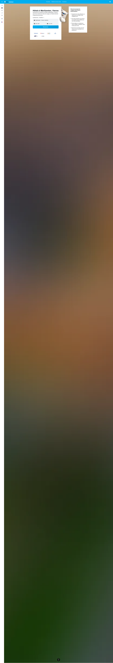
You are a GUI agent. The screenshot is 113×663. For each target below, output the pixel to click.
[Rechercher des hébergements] (2, 8)
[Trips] (2, 19)
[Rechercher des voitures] (2, 10)
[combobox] (38, 17)
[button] (2, 2)
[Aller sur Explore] (2, 15)
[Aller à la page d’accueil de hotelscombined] (8, 1)
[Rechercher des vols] (2, 5)
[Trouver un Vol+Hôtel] (2, 13)
